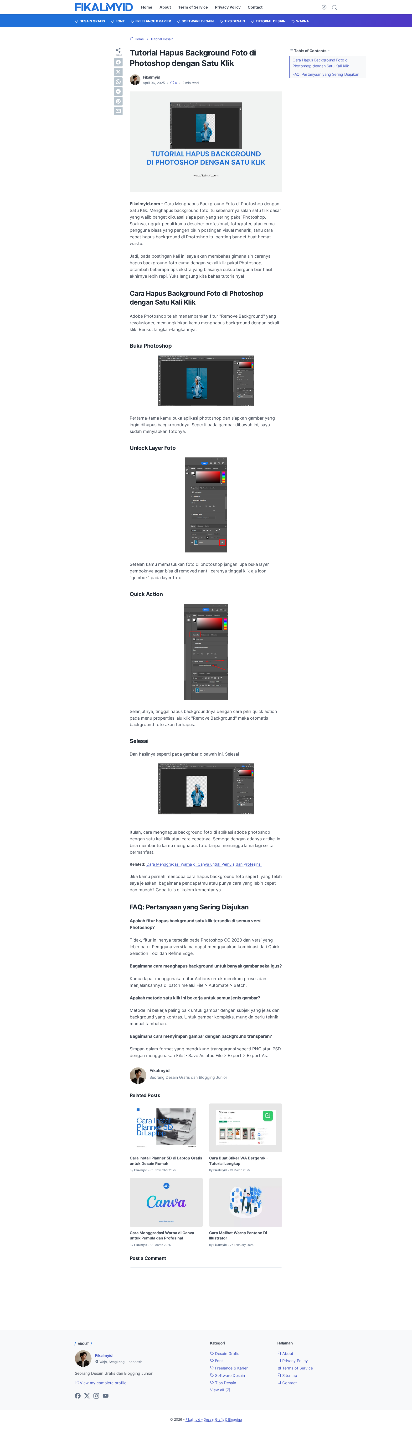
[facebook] (118, 62)
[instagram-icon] (96, 1396)
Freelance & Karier (231, 1368)
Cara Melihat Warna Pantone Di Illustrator (238, 1235)
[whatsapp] (118, 81)
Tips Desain (225, 1382)
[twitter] (118, 72)
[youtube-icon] (105, 1396)
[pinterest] (118, 101)
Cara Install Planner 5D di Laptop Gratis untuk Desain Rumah (166, 1161)
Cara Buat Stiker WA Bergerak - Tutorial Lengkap (238, 1161)
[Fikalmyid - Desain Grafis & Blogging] (104, 7)
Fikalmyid (104, 1355)
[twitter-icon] (87, 1396)
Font (218, 1360)
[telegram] (118, 91)
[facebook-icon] (78, 1396)
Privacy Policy (228, 7)
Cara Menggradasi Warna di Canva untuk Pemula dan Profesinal (204, 864)
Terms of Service (297, 1368)
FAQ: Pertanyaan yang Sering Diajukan (326, 74)
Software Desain (229, 1375)
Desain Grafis (226, 1353)
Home (146, 7)
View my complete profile (102, 1382)
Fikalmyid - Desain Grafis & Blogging (213, 1419)
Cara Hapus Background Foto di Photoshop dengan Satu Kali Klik (321, 63)
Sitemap (289, 1375)
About (165, 7)
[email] (118, 111)
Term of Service (193, 7)
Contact (255, 7)
